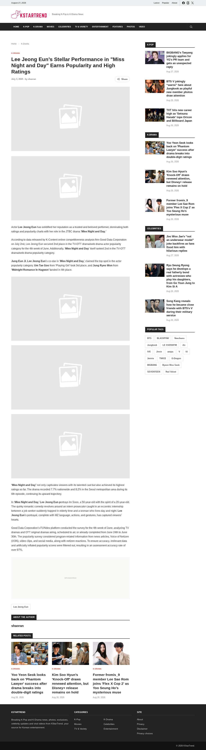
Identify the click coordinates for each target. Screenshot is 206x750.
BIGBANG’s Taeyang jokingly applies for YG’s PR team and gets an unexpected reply (179, 59)
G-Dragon (176, 358)
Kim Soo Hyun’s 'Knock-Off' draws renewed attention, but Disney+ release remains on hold (70, 683)
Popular (165, 3)
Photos (131, 27)
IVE (149, 351)
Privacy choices (145, 733)
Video (142, 27)
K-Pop (26, 27)
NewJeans (179, 338)
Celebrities (64, 27)
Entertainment (100, 27)
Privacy (140, 724)
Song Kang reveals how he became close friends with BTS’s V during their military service (180, 308)
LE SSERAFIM (170, 345)
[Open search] (191, 27)
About (174, 3)
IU (187, 351)
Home (16, 27)
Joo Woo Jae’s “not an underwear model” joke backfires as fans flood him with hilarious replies (180, 243)
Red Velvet (171, 372)
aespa (170, 351)
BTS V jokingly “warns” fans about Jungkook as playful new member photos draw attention (179, 88)
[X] (192, 3)
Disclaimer (142, 728)
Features (117, 27)
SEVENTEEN (153, 372)
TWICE (162, 358)
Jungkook (152, 345)
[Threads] (188, 3)
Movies (50, 27)
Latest (156, 3)
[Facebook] (183, 3)
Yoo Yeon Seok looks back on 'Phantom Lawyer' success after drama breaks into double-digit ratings (29, 683)
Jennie (150, 358)
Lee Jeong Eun (20, 607)
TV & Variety (81, 27)
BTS (149, 338)
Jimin (159, 351)
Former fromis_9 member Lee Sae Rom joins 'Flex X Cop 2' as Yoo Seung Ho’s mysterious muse (111, 683)
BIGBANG (152, 365)
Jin (183, 345)
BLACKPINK (163, 338)
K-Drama (38, 27)
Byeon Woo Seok (170, 365)
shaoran (32, 79)
